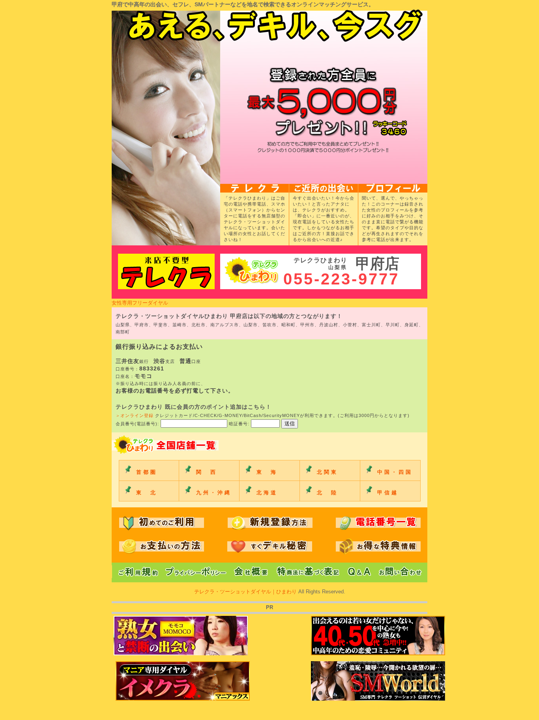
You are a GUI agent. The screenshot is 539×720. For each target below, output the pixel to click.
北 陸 (327, 493)
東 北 (146, 493)
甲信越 (388, 493)
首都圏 (146, 472)
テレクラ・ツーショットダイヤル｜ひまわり (246, 592)
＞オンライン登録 (134, 415)
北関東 (327, 472)
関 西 (206, 472)
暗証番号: (240, 423)
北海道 (267, 493)
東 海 (267, 472)
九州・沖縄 (214, 493)
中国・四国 (395, 472)
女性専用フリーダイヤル (140, 303)
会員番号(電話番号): (138, 423)
